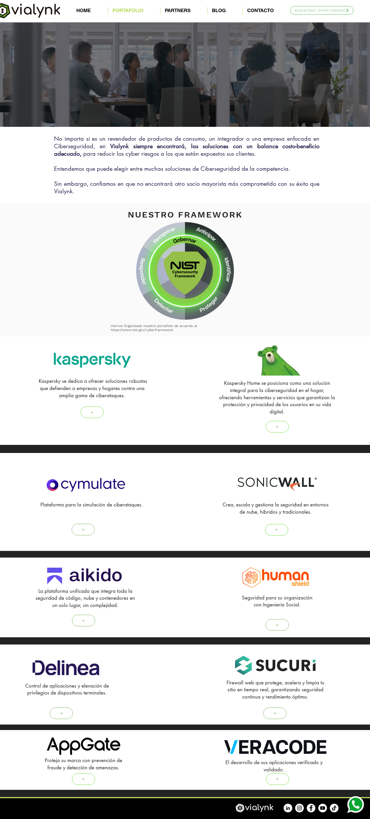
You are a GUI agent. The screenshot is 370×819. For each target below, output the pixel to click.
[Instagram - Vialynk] (299, 808)
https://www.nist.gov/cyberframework (142, 330)
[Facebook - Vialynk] (311, 808)
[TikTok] (334, 808)
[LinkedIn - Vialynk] (288, 808)
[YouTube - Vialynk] (322, 808)
